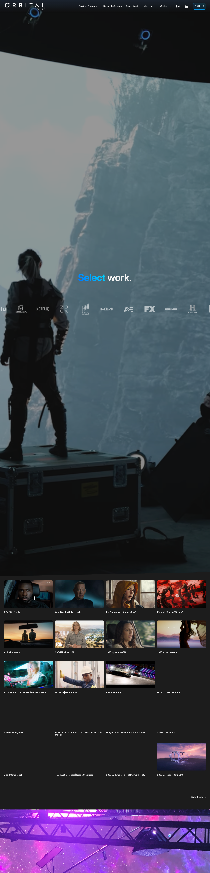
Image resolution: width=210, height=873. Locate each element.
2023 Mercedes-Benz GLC (170, 775)
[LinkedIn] (186, 6)
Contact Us (165, 6)
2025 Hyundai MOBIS (116, 652)
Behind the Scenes (112, 6)
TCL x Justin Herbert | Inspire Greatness (74, 775)
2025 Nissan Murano (167, 652)
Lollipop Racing (113, 692)
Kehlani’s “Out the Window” (170, 612)
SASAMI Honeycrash (13, 732)
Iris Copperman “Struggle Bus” (121, 612)
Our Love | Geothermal (66, 692)
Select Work (132, 6)
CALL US (199, 6)
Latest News (149, 6)
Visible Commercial (166, 732)
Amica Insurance (12, 652)
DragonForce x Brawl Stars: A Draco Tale (125, 732)
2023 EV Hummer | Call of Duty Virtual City (125, 775)
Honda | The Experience (168, 692)
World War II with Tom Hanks (68, 612)
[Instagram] (178, 6)
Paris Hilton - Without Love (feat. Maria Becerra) (26, 692)
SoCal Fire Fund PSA (64, 652)
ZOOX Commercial (13, 775)
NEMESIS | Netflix (12, 612)
